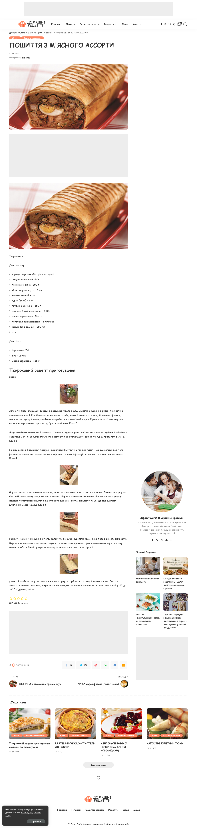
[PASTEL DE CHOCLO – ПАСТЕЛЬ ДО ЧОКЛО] (75, 723)
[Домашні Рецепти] (32, 24)
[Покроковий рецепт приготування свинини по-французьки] (29, 723)
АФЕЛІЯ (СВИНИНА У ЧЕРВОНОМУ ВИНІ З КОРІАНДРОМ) (114, 747)
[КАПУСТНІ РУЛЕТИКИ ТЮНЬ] (167, 723)
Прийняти (36, 821)
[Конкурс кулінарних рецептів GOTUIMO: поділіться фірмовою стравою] (175, 566)
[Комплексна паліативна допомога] (148, 566)
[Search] (185, 24)
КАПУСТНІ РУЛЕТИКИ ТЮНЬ (165, 743)
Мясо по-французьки (35, 735)
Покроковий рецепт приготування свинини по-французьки (29, 745)
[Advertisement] (98, 9)
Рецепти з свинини (32, 38)
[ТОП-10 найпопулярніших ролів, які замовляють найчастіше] (148, 602)
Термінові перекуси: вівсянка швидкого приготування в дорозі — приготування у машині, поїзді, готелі (175, 621)
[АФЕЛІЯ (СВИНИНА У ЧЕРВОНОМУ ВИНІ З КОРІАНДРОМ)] (121, 723)
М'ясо (15, 38)
